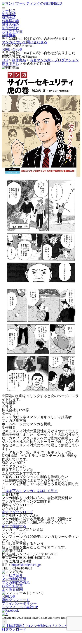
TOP (5, 60)
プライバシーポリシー (19, 603)
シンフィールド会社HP (20, 607)
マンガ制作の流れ (16, 582)
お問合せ (9, 596)
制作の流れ (10, 28)
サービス (9, 10)
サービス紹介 (12, 575)
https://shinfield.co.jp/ (26, 565)
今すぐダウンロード (17, 512)
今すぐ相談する (14, 526)
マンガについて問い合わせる (24, 42)
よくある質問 (12, 589)
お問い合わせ (12, 49)
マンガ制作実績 (14, 579)
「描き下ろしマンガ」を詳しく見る (30, 491)
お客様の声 (10, 21)
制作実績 (9, 14)
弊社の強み (10, 24)
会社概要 (9, 35)
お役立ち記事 (12, 31)
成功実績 (9, 17)
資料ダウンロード (16, 600)
